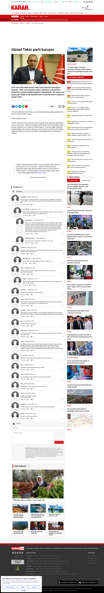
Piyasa (37, 561)
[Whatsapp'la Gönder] (23, 106)
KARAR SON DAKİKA (17, 562)
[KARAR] (20, 7)
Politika (22, 16)
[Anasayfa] (12, 13)
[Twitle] (16, 106)
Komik (53, 571)
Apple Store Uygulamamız (89, 582)
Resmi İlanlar (69, 13)
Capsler (43, 574)
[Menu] (85, 13)
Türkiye (41, 16)
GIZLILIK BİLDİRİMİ (69, 548)
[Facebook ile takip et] (89, 2)
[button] (50, 106)
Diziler (35, 566)
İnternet (41, 569)
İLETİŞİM (36, 548)
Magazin (40, 566)
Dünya (29, 13)
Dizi (44, 571)
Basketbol (40, 564)
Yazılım (56, 569)
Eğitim (27, 16)
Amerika (43, 558)
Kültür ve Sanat (60, 574)
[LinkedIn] (19, 106)
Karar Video (52, 13)
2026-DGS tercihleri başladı (28, 20)
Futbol (34, 564)
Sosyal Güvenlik (59, 561)
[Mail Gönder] (26, 106)
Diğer (66, 564)
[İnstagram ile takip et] (87, 2)
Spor (40, 13)
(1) (35, 215)
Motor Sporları (59, 564)
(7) (28, 399)
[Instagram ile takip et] (22, 553)
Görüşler (60, 13)
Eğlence (58, 566)
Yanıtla (23, 204)
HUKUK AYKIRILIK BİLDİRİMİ (91, 548)
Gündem (40, 571)
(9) (33, 204)
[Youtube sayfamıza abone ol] (18, 553)
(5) (33, 274)
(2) (28, 204)
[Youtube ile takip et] (85, 2)
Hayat (45, 13)
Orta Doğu (36, 558)
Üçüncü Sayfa (34, 16)
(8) (28, 379)
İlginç (57, 571)
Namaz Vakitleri (92, 558)
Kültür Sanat (79, 13)
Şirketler (67, 561)
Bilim (60, 569)
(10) (29, 369)
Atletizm (51, 564)
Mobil (37, 569)
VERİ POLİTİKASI (78, 548)
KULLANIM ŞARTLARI (57, 548)
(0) (33, 233)
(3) (28, 274)
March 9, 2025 (41, 173)
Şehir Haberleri (92, 563)
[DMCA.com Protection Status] (17, 568)
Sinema (48, 571)
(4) (28, 336)
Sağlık (45, 566)
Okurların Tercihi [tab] (73, 180)
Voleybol (46, 564)
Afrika (57, 558)
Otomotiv (47, 561)
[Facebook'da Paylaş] (13, 106)
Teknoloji (29, 569)
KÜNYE (41, 548)
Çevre (46, 16)
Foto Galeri (30, 574)
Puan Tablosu (92, 561)
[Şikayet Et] (62, 204)
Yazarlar (23, 13)
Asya (52, 558)
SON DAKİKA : (15, 20)
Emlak (41, 561)
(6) (28, 409)
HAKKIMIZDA (29, 548)
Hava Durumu (92, 556)
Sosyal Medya (49, 569)
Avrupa (48, 558)
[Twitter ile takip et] (92, 2)
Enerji (52, 561)
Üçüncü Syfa (42, 556)
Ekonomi (35, 13)
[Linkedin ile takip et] (20, 553)
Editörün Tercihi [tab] (86, 180)
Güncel (16, 13)
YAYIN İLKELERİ (48, 548)
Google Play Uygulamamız (69, 582)
